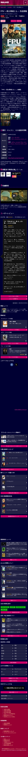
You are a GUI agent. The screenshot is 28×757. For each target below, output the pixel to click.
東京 (2, 645)
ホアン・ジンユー (16, 142)
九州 (2, 658)
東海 (16, 648)
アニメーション (18, 669)
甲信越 (2, 653)
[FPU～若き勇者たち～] (3, 174)
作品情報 (9, 7)
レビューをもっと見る (13, 296)
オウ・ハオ (24, 143)
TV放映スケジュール (8, 742)
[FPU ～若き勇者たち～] (14, 176)
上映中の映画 (7, 709)
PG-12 (2, 16)
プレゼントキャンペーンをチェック (13, 446)
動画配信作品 (7, 740)
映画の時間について (13, 692)
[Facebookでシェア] (11, 364)
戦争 (16, 16)
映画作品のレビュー (8, 715)
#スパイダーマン (4, 607)
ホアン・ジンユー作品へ (13, 343)
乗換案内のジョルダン (9, 748)
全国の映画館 (7, 723)
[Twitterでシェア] (16, 364)
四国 (16, 656)
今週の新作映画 (7, 710)
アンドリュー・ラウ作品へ (13, 329)
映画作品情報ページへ (6, 695)
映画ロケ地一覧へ (13, 680)
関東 (16, 645)
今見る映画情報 (7, 743)
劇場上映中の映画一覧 (13, 492)
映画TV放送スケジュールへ (14, 635)
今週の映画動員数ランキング (7, 469)
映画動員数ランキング (9, 731)
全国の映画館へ (13, 662)
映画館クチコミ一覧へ (13, 678)
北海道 (2, 650)
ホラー (16, 674)
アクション (11, 16)
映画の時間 (3, 7)
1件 (5, 17)
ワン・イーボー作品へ (13, 357)
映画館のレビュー (8, 724)
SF (1, 671)
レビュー (13, 20)
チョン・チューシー (16, 143)
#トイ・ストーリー (20, 607)
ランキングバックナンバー (10, 732)
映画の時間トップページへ (7, 698)
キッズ (16, 671)
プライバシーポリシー (21, 748)
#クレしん (12, 607)
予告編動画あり (22, 16)
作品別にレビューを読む (9, 716)
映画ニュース (7, 739)
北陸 (16, 653)
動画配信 (19, 20)
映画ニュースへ (13, 559)
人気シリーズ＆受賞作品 (9, 713)
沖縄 (16, 658)
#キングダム (3, 609)
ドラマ (6, 16)
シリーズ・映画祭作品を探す (13, 612)
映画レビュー (14, 600)
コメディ (3, 674)
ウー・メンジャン (16, 139)
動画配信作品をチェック (13, 516)
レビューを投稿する (13, 298)
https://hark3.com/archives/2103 (16, 158)
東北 (16, 650)
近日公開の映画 (7, 712)
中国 (2, 656)
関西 (2, 648)
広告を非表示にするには (20, 409)
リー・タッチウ (15, 137)
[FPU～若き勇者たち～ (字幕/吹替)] (16, 173)
